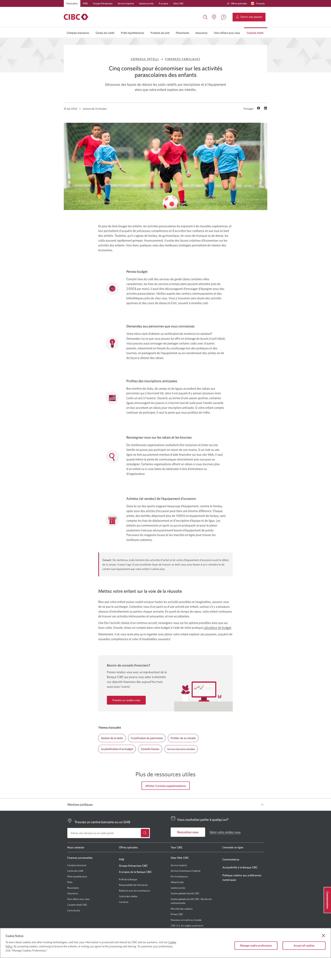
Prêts (69, 882)
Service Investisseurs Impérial (185, 870)
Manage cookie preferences (256, 945)
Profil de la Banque (128, 879)
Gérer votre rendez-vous (225, 832)
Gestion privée (146, 3)
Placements (182, 32)
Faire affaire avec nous (227, 32)
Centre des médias (128, 896)
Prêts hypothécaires (132, 32)
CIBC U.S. (175, 925)
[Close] (323, 936)
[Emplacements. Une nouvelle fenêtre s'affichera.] (214, 17)
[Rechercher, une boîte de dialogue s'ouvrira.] (205, 16)
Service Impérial (126, 3)
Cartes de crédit (105, 32)
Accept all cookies (304, 945)
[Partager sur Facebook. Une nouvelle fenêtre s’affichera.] (259, 108)
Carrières (123, 902)
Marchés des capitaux (182, 908)
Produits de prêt (160, 32)
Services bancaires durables (181, 749)
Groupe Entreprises (102, 3)
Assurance (201, 32)
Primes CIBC (177, 914)
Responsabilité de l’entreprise (133, 885)
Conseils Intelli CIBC (77, 904)
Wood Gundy (177, 882)
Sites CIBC (178, 3)
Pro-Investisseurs (179, 876)
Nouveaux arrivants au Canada (186, 920)
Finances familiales (182, 59)
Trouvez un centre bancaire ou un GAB (102, 822)
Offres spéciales (239, 3)
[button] (258, 3)
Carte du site (73, 910)
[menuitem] (236, 3)
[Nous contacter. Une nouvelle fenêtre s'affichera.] (223, 17)
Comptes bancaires (78, 32)
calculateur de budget (217, 627)
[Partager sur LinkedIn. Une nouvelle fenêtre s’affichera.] (265, 108)
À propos (163, 3)
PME (85, 3)
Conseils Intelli (255, 32)
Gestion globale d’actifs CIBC (185, 893)
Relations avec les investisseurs (134, 890)
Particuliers (72, 3)
